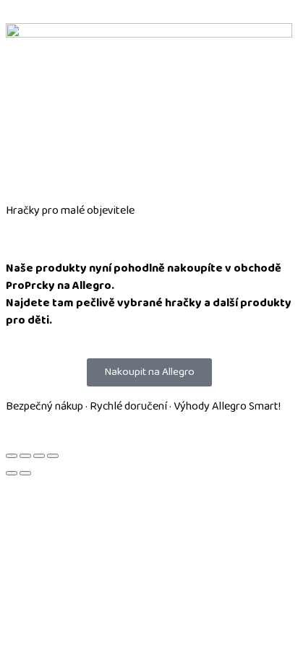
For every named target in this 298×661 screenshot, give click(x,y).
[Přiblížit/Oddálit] (11, 456)
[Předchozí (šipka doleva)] (11, 473)
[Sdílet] (39, 456)
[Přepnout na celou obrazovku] (25, 456)
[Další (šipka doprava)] (25, 473)
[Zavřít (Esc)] (53, 456)
